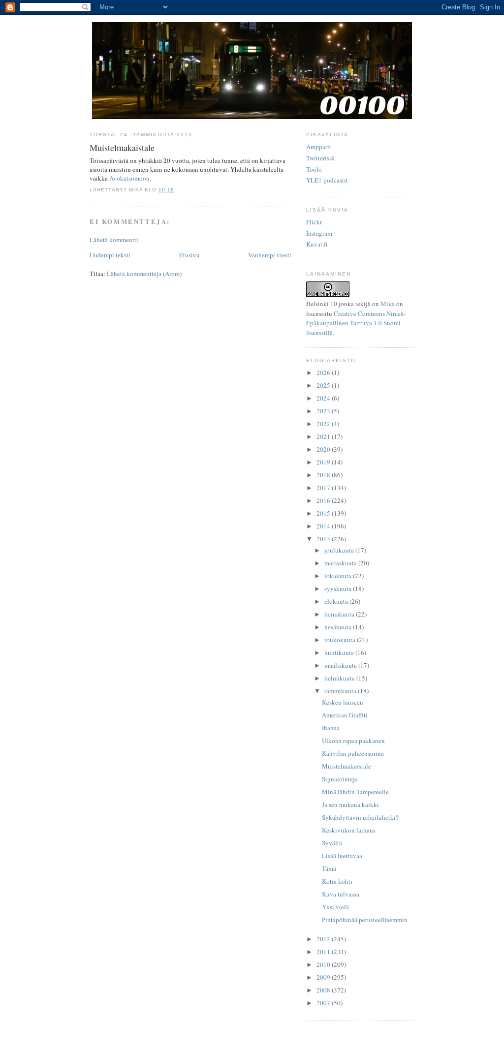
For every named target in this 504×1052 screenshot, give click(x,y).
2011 (324, 951)
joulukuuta (339, 550)
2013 (324, 538)
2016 (324, 500)
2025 (324, 385)
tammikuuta (341, 690)
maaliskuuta (341, 665)
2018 (324, 474)
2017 (324, 487)
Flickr (314, 221)
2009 (324, 977)
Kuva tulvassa (340, 894)
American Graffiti (345, 715)
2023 (324, 410)
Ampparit (318, 146)
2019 (324, 462)
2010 (324, 964)
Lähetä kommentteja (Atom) (144, 273)
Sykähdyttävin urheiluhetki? (360, 817)
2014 (324, 526)
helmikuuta (340, 678)
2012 (324, 938)
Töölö (314, 169)
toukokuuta (340, 639)
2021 (324, 436)
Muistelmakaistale (346, 766)
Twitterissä (320, 158)
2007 (324, 1002)
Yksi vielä (335, 906)
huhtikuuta (339, 652)
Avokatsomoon (129, 178)
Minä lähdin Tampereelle (355, 791)
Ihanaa (331, 727)
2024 (324, 398)
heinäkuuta (340, 614)
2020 (324, 449)
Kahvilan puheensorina (353, 753)
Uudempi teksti (110, 254)
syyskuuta (338, 588)
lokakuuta (338, 575)
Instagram (319, 233)
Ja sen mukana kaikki (350, 804)
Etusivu (189, 254)
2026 (324, 372)
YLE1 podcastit (327, 180)
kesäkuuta (338, 626)
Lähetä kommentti (114, 239)
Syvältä (332, 842)
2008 (324, 990)
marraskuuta (341, 562)
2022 (324, 423)
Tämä (329, 868)
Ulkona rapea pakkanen (353, 740)
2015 (324, 513)
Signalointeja (340, 778)
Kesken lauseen (342, 702)
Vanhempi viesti (269, 254)
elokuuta (336, 601)
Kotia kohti (337, 881)
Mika (387, 303)
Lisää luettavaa (342, 855)
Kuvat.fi (316, 244)
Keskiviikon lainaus (349, 830)
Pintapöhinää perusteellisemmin (365, 919)
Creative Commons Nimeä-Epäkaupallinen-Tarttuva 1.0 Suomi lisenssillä (356, 323)
